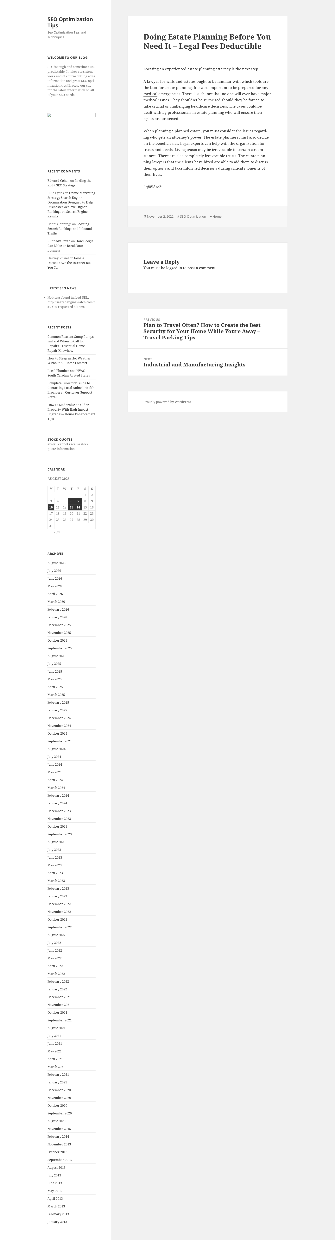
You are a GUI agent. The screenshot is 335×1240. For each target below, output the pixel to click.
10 (51, 507)
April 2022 (55, 966)
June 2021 (54, 1043)
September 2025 (59, 648)
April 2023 (55, 873)
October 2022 (57, 919)
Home (217, 216)
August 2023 (56, 842)
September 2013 (59, 1160)
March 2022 (56, 974)
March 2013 (56, 1206)
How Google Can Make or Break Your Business (70, 245)
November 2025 (59, 633)
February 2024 (58, 795)
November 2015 (59, 1129)
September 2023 (59, 834)
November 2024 (59, 726)
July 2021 (54, 1036)
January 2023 (57, 896)
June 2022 (54, 950)
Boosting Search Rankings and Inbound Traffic (69, 228)
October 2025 (57, 640)
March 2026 (56, 602)
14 (78, 507)
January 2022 (57, 989)
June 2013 (54, 1183)
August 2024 (56, 749)
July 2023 (54, 850)
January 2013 (57, 1222)
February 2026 (58, 609)
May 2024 (54, 772)
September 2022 (59, 927)
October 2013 (57, 1152)
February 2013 (58, 1214)
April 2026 (55, 594)
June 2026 (54, 578)
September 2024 (59, 741)
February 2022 (58, 981)
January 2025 (57, 710)
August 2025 (56, 656)
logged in (174, 267)
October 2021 (57, 1012)
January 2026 (57, 617)
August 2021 (56, 1028)
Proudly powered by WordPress (167, 402)
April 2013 (55, 1198)
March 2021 (56, 1067)
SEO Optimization (193, 216)
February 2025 (58, 702)
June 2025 (54, 671)
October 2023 (57, 826)
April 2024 (55, 780)
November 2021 (59, 1005)
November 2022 (59, 912)
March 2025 (56, 695)
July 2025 (54, 664)
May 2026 (54, 586)
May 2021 (54, 1051)
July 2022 (54, 943)
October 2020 (57, 1105)
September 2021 (59, 1020)
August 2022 (56, 935)
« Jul (57, 532)
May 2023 (54, 865)
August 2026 (56, 563)
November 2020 (59, 1098)
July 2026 (54, 571)
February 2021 (58, 1074)
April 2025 (55, 687)
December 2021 (59, 997)
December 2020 (59, 1090)
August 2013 (56, 1167)
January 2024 (57, 803)
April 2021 (55, 1059)
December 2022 (59, 904)
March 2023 (56, 881)
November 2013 (59, 1144)
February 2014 (58, 1136)
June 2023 (54, 857)
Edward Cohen (58, 180)
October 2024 (57, 733)
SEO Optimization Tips (70, 22)
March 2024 (56, 788)
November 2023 (59, 819)
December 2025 (59, 625)
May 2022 (54, 958)
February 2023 (58, 888)
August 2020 (56, 1121)
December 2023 (59, 811)
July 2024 (54, 757)
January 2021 (57, 1082)
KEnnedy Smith (58, 241)
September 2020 (59, 1113)
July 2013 (54, 1175)
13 (71, 507)
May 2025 (54, 679)
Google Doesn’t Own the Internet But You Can (69, 263)
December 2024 (59, 718)
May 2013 (54, 1191)
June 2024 (54, 764)
